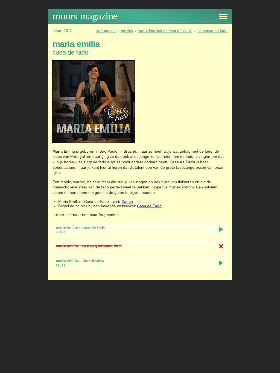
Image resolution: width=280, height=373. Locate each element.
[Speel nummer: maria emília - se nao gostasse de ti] (221, 246)
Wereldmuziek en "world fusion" (165, 30)
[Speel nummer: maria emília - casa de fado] (221, 229)
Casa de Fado (149, 206)
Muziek (127, 30)
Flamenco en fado (212, 30)
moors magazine (85, 15)
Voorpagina (106, 30)
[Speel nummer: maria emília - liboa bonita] (221, 263)
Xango (127, 201)
